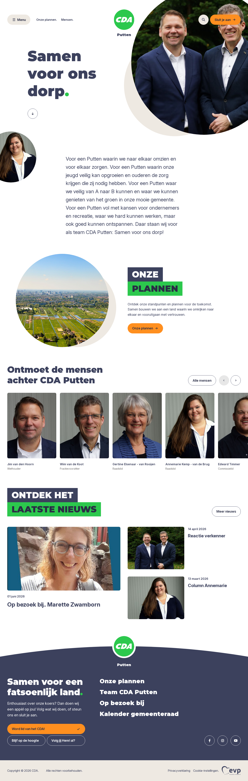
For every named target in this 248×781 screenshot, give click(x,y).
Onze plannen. (46, 19)
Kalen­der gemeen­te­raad (139, 713)
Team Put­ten (128, 692)
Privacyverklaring (179, 770)
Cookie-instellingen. (206, 770)
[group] (31, 432)
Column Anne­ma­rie (207, 585)
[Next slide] (236, 380)
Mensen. (67, 19)
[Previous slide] (224, 380)
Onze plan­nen (122, 681)
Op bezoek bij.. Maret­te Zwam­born (53, 604)
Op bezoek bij (122, 703)
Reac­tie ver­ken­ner (206, 535)
